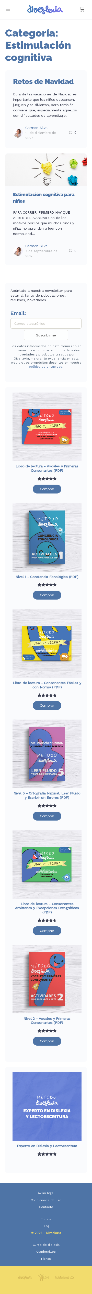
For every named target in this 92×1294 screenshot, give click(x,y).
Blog (46, 1226)
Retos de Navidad (43, 81)
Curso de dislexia (46, 1245)
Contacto (46, 1207)
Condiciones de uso (46, 1200)
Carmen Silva (36, 128)
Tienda (46, 1219)
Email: (18, 313)
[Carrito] (82, 9)
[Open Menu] (8, 9)
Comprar (47, 489)
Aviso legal (46, 1193)
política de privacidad (45, 366)
